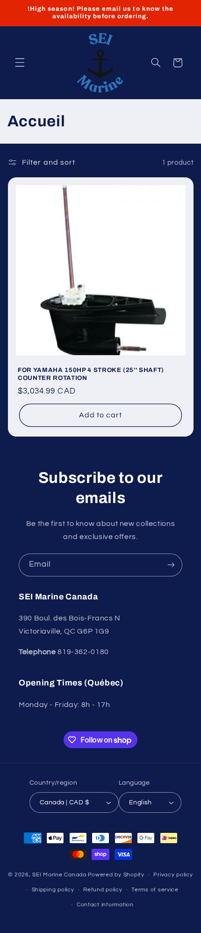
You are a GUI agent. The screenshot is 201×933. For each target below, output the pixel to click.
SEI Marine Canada (59, 874)
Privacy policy (173, 874)
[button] (19, 62)
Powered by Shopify (116, 874)
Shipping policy (53, 889)
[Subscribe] (171, 565)
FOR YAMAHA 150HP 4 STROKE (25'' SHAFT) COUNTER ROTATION (91, 373)
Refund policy (102, 889)
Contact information (105, 904)
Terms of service (155, 889)
